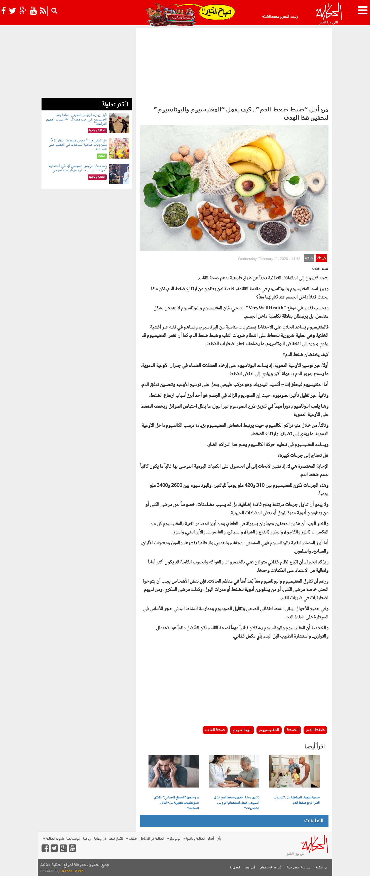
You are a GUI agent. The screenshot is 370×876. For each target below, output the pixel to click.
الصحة (293, 730)
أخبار (211, 838)
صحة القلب (215, 730)
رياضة (86, 838)
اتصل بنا (235, 868)
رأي (218, 838)
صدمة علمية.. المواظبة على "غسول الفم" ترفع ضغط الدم (297, 800)
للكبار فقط (116, 838)
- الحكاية (317, 269)
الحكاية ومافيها (195, 838)
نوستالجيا (73, 838)
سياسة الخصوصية (298, 868)
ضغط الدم (315, 730)
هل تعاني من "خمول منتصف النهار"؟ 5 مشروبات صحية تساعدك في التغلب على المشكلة (78, 145)
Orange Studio (72, 871)
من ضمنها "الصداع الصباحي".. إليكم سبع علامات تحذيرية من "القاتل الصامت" (176, 802)
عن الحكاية (321, 868)
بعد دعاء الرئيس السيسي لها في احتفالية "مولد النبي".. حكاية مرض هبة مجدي (78, 168)
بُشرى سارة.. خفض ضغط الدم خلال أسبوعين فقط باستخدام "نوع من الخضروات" (236, 802)
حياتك (321, 258)
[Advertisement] (234, 65)
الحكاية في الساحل (151, 838)
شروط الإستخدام (271, 868)
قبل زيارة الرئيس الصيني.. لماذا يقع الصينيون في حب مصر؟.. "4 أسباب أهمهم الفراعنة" (76, 119)
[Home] (329, 13)
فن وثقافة (99, 838)
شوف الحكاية (54, 838)
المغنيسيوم (269, 730)
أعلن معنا (250, 868)
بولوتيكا (174, 838)
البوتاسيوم (242, 730)
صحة (309, 258)
